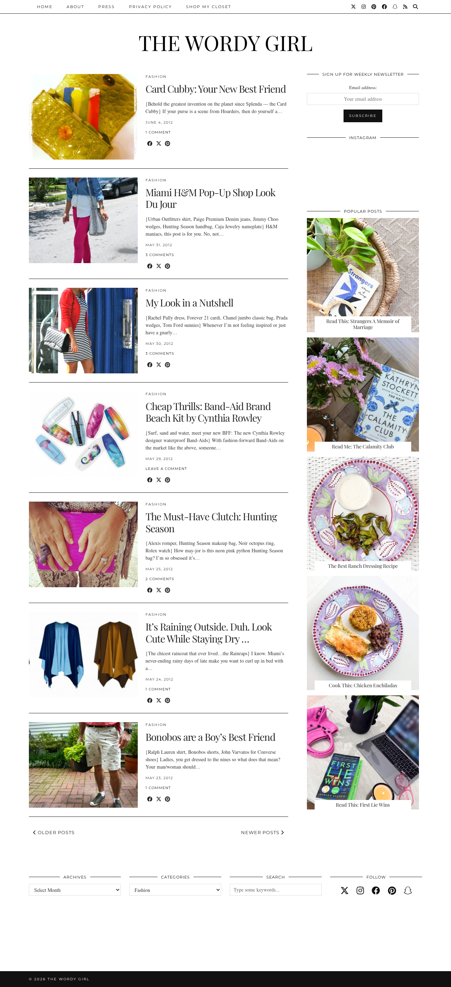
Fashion (156, 76)
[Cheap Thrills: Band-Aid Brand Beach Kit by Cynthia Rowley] (83, 434)
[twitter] (344, 890)
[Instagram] (364, 6)
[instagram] (360, 890)
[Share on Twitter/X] (158, 143)
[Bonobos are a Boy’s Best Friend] (83, 765)
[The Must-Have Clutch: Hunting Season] (83, 544)
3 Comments (160, 255)
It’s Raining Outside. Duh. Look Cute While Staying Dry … (209, 632)
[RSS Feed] (405, 6)
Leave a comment (166, 468)
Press (106, 6)
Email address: (363, 87)
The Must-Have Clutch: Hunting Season (211, 522)
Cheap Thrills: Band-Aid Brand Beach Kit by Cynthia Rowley (208, 411)
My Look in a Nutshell (189, 302)
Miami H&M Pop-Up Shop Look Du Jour (210, 198)
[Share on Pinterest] (167, 143)
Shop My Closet (208, 6)
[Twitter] (354, 6)
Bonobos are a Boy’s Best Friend (210, 736)
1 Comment (158, 132)
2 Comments (160, 579)
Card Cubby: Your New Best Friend (216, 88)
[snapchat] (408, 890)
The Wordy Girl (225, 42)
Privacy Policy (150, 6)
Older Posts (55, 832)
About (75, 6)
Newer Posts (261, 832)
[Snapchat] (395, 6)
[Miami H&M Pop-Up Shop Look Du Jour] (83, 220)
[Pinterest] (374, 6)
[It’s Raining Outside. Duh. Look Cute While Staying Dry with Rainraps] (83, 654)
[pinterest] (392, 890)
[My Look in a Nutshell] (83, 330)
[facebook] (376, 890)
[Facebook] (385, 6)
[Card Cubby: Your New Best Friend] (83, 117)
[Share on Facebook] (150, 143)
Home (44, 6)
